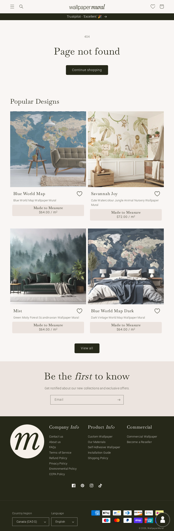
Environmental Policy (63, 468)
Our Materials (97, 442)
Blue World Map (29, 193)
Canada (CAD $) (27, 521)
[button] (12, 6)
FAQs (52, 447)
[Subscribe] (118, 400)
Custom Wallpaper (100, 436)
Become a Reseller (139, 442)
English (60, 521)
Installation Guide (99, 452)
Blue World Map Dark (112, 310)
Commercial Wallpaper (142, 436)
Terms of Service (60, 452)
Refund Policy (58, 458)
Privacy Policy (58, 463)
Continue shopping (87, 70)
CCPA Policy (57, 474)
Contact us (56, 436)
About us (55, 442)
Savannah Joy (104, 193)
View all (87, 348)
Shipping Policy (98, 458)
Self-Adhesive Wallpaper (104, 447)
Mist (17, 310)
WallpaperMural (155, 528)
